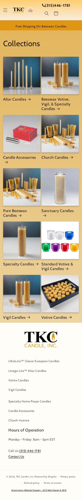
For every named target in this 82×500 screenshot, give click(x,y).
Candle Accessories (19, 157)
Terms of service (53, 482)
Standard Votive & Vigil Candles (57, 266)
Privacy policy (68, 476)
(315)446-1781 (57, 5)
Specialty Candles (18, 264)
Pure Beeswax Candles (15, 213)
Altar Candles (14, 99)
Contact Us (16, 456)
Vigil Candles (14, 317)
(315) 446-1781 (30, 451)
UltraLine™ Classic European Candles (34, 361)
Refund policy (32, 482)
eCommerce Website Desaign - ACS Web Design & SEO (39, 490)
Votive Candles (54, 317)
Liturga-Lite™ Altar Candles (27, 371)
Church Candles (54, 157)
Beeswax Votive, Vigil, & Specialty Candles (56, 104)
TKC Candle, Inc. (25, 476)
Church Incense (18, 420)
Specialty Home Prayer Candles (29, 401)
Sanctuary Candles (57, 210)
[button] (5, 10)
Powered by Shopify (45, 476)
